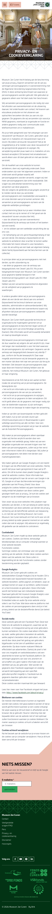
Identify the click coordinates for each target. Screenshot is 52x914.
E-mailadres (8, 779)
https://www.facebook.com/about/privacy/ (25, 692)
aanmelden (9, 789)
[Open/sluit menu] (4, 4)
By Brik (32, 906)
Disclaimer (6, 840)
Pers (4, 829)
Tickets (16, 4)
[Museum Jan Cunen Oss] (41, 4)
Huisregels (6, 843)
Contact (5, 818)
